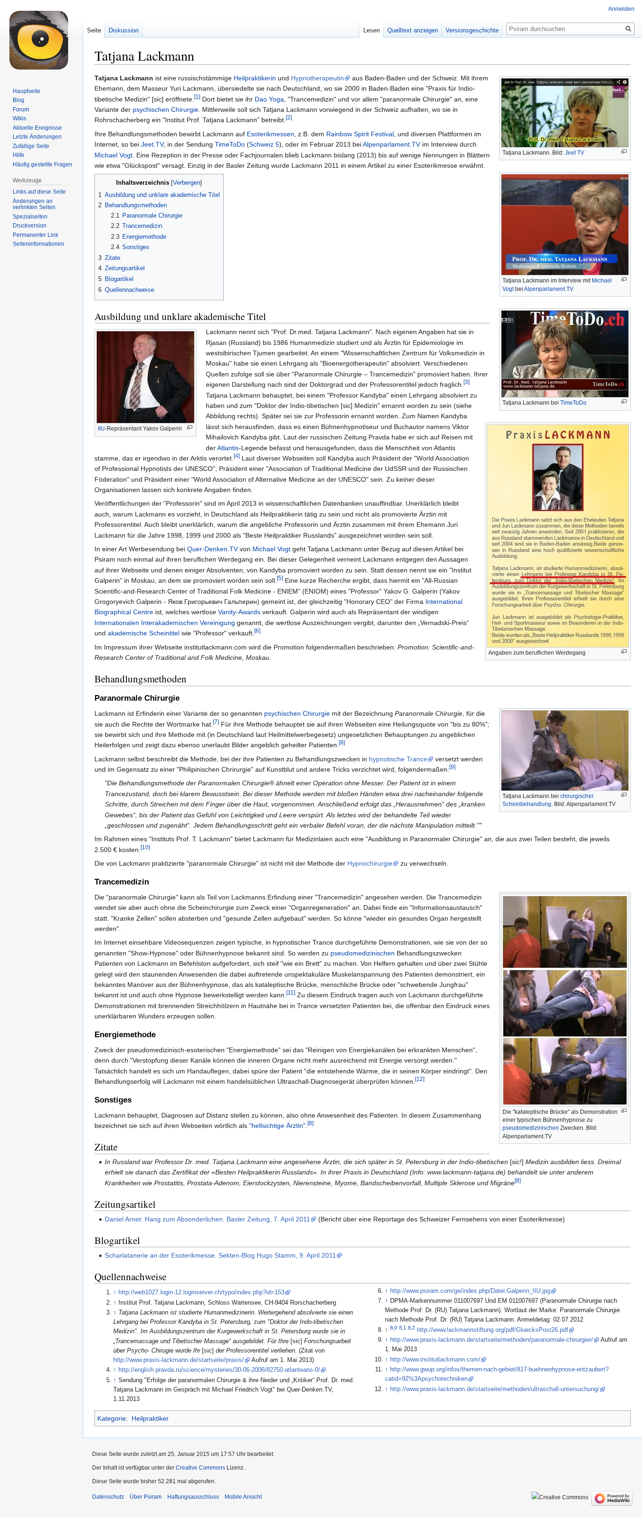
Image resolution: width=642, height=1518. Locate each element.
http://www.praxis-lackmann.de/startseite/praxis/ (178, 1360)
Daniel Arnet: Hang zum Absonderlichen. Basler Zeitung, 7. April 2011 (207, 1219)
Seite (94, 30)
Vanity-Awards (239, 612)
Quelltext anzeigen (412, 30)
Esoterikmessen (270, 134)
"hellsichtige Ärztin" (277, 1125)
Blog (18, 100)
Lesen (371, 30)
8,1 (402, 1327)
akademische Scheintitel (144, 633)
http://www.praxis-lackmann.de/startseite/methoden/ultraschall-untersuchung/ (494, 1389)
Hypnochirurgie (369, 863)
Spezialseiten (30, 216)
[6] (257, 630)
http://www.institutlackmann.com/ (435, 1359)
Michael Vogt (113, 155)
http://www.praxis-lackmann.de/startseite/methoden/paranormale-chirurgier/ (491, 1340)
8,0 (393, 1327)
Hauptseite (26, 91)
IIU (101, 428)
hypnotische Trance (398, 759)
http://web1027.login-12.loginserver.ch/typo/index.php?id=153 (201, 1292)
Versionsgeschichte (472, 30)
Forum (21, 109)
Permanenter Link (35, 235)
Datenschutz (108, 1497)
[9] (452, 767)
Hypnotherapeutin (317, 78)
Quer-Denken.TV (212, 549)
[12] (419, 1079)
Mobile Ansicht (243, 1497)
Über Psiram (146, 1497)
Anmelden (621, 9)
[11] (290, 993)
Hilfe (18, 155)
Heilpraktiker (150, 1418)
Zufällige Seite (31, 146)
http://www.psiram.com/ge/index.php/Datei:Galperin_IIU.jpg (470, 1291)
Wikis (19, 118)
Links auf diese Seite (39, 191)
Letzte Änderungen (37, 136)
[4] (237, 456)
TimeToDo (573, 402)
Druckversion (30, 225)
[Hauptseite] (41, 37)
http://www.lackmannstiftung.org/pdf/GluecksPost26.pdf (492, 1330)
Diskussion (124, 30)
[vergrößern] (623, 151)
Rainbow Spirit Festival (360, 134)
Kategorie (111, 1418)
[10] (145, 847)
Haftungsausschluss (193, 1497)
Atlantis (228, 448)
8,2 (411, 1327)
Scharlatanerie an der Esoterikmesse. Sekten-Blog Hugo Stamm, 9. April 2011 (220, 1255)
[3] (466, 382)
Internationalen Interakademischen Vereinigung (164, 622)
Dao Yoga (269, 99)
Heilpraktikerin (255, 78)
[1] (197, 97)
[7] (216, 722)
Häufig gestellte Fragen (42, 164)
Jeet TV (574, 152)
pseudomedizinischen (530, 1128)
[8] (342, 743)
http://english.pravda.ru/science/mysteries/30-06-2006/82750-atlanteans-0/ (219, 1370)
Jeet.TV (152, 144)
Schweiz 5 (264, 144)
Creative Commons (200, 1467)
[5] (280, 578)
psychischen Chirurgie (165, 109)
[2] (289, 118)
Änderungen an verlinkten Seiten (34, 204)
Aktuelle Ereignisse (37, 128)
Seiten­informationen (38, 244)
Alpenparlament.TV (548, 289)
